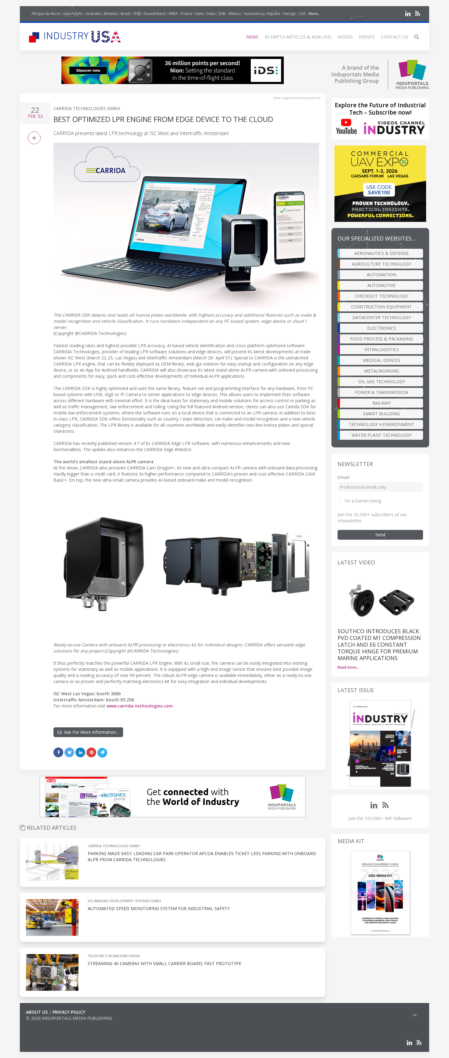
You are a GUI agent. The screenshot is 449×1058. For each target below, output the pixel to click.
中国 (137, 13)
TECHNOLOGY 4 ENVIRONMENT (381, 424)
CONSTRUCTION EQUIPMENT (381, 307)
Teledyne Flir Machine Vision (114, 955)
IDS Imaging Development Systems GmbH (124, 900)
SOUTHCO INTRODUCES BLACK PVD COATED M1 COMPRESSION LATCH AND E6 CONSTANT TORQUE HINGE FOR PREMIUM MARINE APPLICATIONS (379, 644)
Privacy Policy (69, 1012)
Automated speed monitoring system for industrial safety (159, 908)
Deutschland (155, 13)
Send (380, 535)
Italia (199, 13)
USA (302, 13)
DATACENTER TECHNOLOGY (381, 317)
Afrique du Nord (45, 13)
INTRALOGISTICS (381, 349)
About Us (37, 1012)
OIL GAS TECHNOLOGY (381, 381)
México (235, 13)
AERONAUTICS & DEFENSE (381, 253)
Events (367, 37)
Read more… (348, 667)
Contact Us (394, 37)
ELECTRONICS (381, 328)
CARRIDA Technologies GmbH (86, 108)
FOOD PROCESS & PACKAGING (381, 339)
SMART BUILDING (381, 414)
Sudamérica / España (262, 13)
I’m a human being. (363, 501)
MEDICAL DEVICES (381, 360)
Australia (93, 13)
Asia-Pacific (72, 13)
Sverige (289, 13)
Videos (345, 37)
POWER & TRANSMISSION (381, 392)
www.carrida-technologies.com (140, 706)
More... (315, 13)
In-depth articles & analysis (298, 37)
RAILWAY (381, 403)
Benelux (111, 13)
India (211, 13)
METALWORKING (381, 371)
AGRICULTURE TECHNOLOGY (381, 264)
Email (343, 477)
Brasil (125, 13)
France (186, 13)
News (252, 37)
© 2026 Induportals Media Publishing (69, 1018)
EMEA (173, 13)
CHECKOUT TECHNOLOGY (381, 296)
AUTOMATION (381, 274)
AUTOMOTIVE (381, 285)
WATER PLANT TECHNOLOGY (382, 435)
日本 (222, 13)
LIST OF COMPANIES (47, 1024)
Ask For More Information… (90, 732)
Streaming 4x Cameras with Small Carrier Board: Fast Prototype (164, 963)
